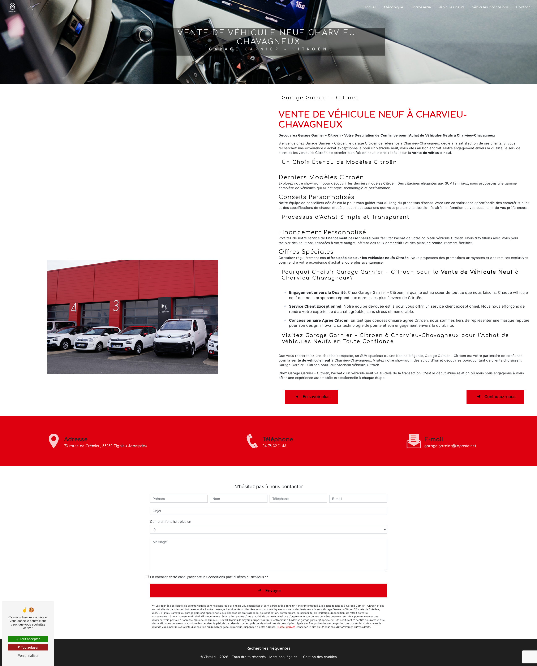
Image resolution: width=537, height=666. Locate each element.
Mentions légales (283, 657)
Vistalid (209, 657)
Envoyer (273, 590)
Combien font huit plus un (170, 521)
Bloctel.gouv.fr (286, 626)
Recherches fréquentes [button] (268, 648)
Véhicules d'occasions (490, 7)
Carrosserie (421, 7)
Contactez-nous (499, 396)
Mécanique (393, 7)
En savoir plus (316, 396)
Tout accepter (29, 639)
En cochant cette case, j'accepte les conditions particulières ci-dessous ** (209, 577)
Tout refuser (29, 647)
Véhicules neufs (451, 7)
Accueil (370, 7)
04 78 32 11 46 (274, 446)
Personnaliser (28, 655)
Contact (523, 7)
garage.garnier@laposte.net (450, 446)
